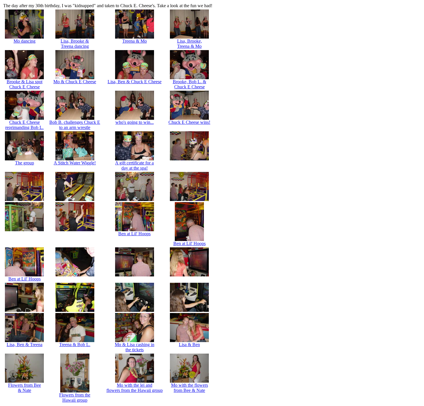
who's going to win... (134, 122)
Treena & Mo (134, 41)
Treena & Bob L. (74, 344)
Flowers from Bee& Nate (24, 388)
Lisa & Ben (189, 344)
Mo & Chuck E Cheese (74, 81)
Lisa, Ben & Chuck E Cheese (135, 81)
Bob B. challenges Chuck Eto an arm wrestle (74, 125)
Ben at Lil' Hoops (134, 233)
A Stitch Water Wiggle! (75, 162)
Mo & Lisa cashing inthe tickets (134, 347)
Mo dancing (24, 41)
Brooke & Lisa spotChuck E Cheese (24, 84)
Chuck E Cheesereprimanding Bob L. (24, 125)
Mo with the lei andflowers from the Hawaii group (134, 388)
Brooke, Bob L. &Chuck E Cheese (189, 84)
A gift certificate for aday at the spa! (134, 165)
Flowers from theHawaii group (74, 397)
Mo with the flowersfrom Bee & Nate (189, 388)
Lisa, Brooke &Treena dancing (75, 44)
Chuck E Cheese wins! (189, 122)
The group (24, 162)
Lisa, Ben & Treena (24, 344)
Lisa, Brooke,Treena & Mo (189, 44)
